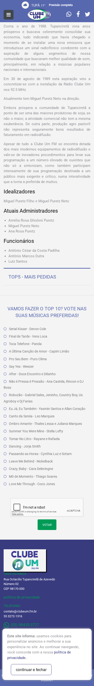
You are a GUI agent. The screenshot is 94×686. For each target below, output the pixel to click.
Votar (47, 525)
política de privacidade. (22, 597)
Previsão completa (61, 5)
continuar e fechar (31, 669)
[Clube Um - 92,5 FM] (39, 15)
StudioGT (47, 680)
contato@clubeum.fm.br (20, 611)
